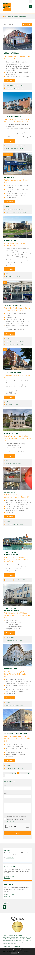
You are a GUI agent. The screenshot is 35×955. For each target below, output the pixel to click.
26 (29, 773)
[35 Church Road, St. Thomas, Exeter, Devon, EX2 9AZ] (17, 38)
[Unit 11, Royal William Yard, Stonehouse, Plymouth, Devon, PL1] (17, 478)
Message (7, 802)
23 (20, 773)
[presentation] (17, 826)
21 (15, 773)
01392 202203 (10, 858)
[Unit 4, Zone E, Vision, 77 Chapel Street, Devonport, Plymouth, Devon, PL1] (17, 595)
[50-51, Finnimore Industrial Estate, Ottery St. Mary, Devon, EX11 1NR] (17, 103)
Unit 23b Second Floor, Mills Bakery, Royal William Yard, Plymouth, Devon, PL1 (17, 674)
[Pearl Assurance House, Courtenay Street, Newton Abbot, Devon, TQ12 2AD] (17, 720)
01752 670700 (10, 876)
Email (6, 793)
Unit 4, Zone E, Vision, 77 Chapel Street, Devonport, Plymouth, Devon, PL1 (17, 615)
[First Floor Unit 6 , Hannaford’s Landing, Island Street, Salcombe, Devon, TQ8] (17, 539)
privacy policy (10, 821)
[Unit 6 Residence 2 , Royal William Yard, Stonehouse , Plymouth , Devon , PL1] (17, 420)
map (27, 24)
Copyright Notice (16, 946)
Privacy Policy (7, 946)
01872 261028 (10, 894)
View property (9, 80)
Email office (7, 860)
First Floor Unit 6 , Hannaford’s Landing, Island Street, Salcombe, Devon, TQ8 (16, 559)
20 (12, 773)
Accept (14, 953)
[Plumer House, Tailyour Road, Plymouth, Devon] (17, 227)
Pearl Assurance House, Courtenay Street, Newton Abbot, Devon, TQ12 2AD (17, 739)
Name (6, 785)
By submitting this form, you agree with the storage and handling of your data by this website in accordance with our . (16, 819)
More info (21, 953)
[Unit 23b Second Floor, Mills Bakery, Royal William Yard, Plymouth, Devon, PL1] (17, 655)
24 (23, 773)
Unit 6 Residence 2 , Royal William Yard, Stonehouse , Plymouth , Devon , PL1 (17, 438)
